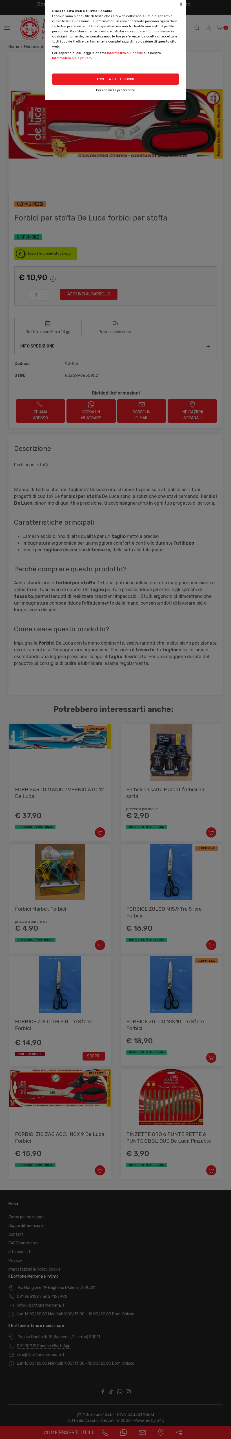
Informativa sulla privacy (72, 58)
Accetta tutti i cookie (115, 79)
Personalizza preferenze (115, 90)
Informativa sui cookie (125, 53)
